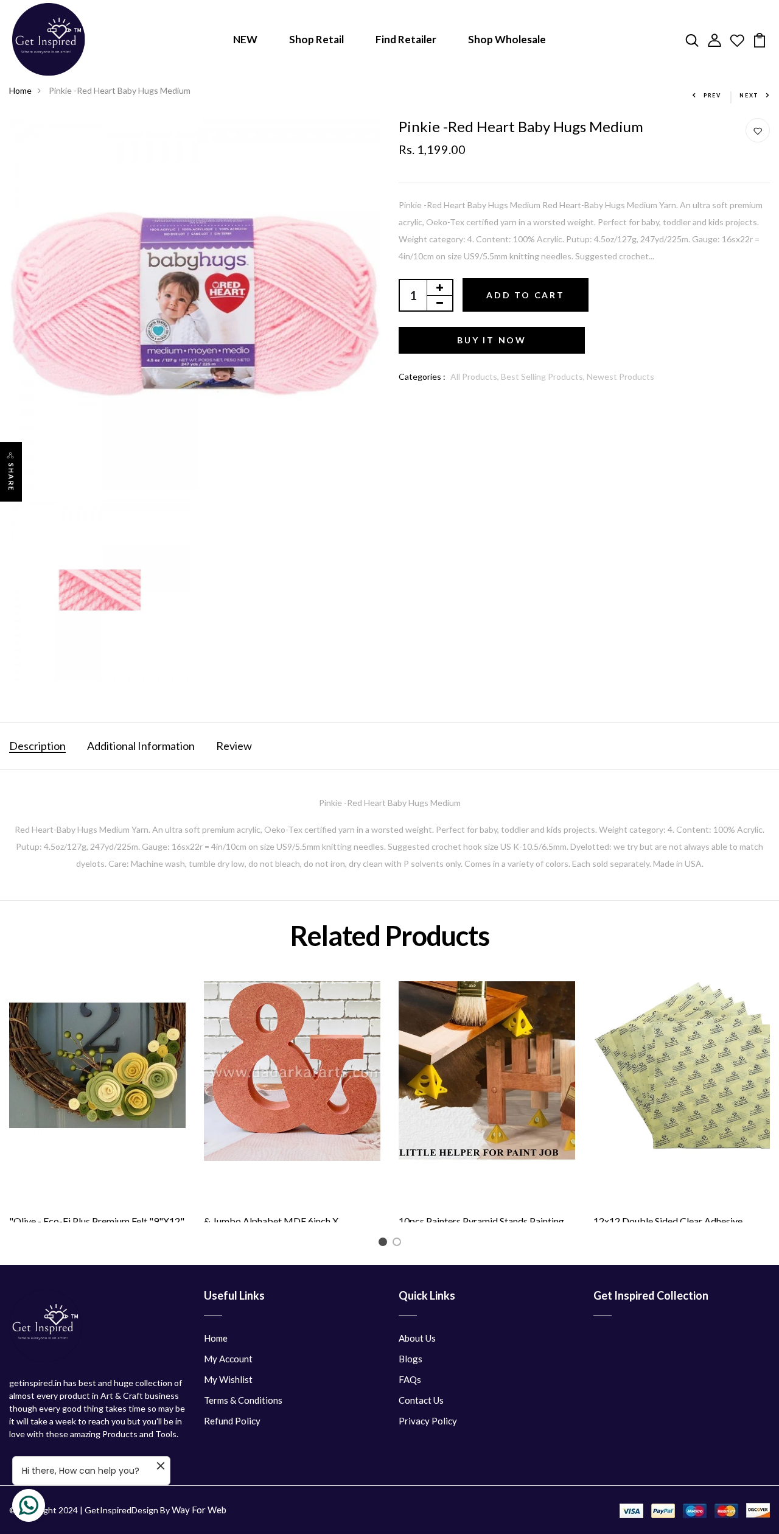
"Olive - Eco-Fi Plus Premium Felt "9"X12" (96, 1221)
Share (11, 477)
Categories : (422, 376)
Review (234, 745)
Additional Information (141, 745)
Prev (712, 95)
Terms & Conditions (243, 1400)
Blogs (410, 1358)
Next (749, 95)
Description (37, 745)
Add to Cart (525, 295)
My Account (228, 1358)
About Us (417, 1338)
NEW (245, 39)
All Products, (475, 376)
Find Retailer (406, 39)
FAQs (410, 1379)
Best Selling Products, (544, 376)
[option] (97, 1102)
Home (20, 90)
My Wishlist (228, 1379)
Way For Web (199, 1509)
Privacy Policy (428, 1420)
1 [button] (385, 1244)
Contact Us (421, 1400)
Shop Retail (316, 39)
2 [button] (399, 1244)
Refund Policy (232, 1420)
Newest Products (620, 376)
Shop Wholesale (507, 39)
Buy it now (491, 340)
